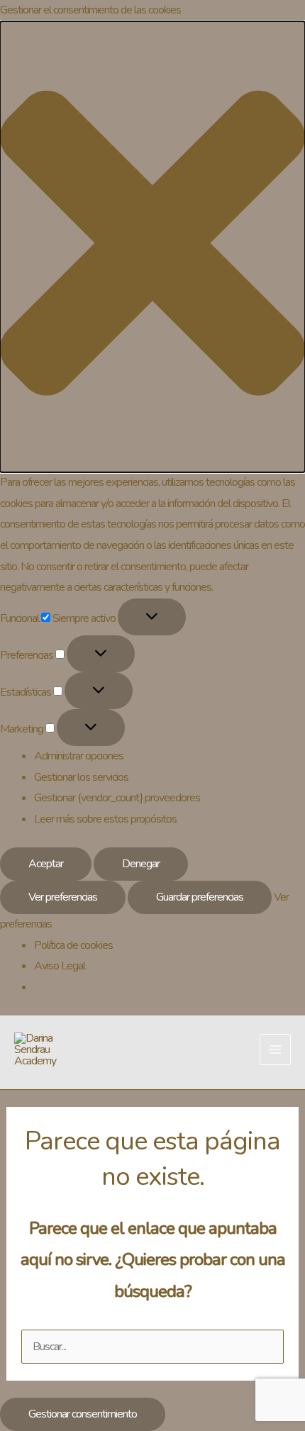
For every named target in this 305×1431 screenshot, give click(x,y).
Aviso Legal (59, 966)
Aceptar (45, 864)
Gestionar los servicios (81, 777)
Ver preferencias (62, 897)
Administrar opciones (78, 756)
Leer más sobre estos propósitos (105, 819)
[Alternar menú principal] (275, 1049)
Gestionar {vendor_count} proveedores (117, 798)
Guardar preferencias (199, 897)
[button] (152, 246)
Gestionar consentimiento (82, 1414)
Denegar (141, 864)
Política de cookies (73, 945)
